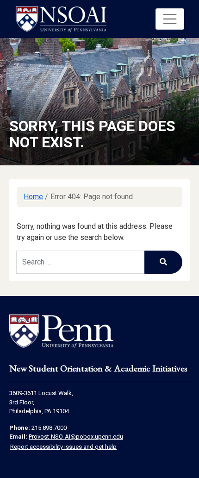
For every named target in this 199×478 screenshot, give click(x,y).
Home (33, 196)
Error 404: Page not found (91, 196)
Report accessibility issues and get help (63, 446)
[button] (169, 19)
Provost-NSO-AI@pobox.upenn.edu (76, 436)
